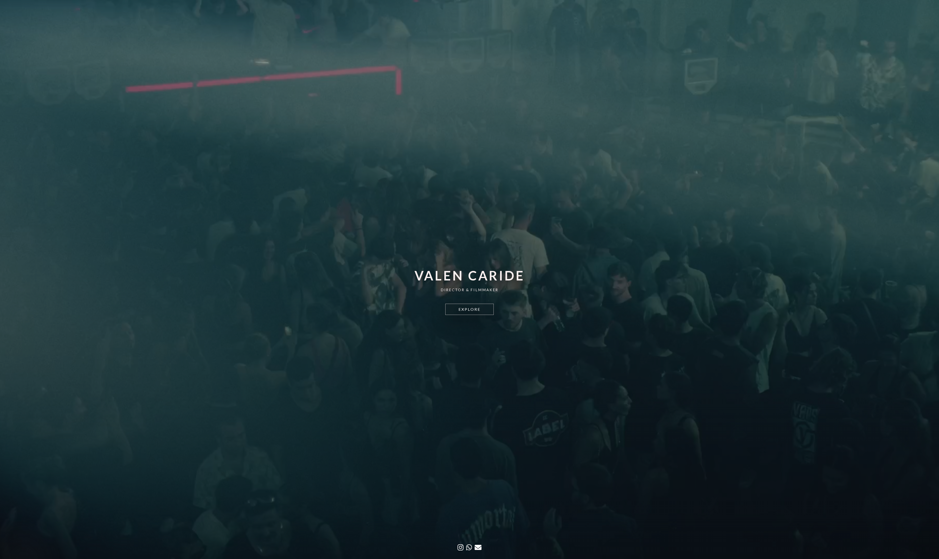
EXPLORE (469, 309)
